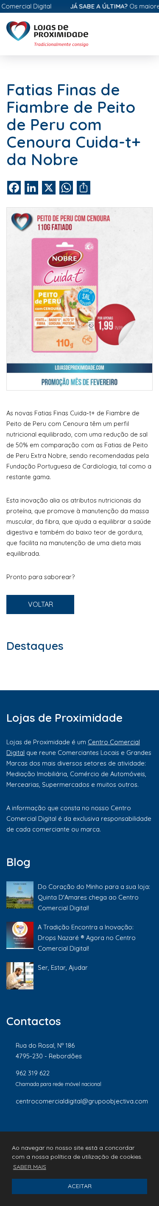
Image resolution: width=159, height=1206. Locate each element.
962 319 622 (33, 1073)
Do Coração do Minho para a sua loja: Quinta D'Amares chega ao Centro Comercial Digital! (94, 897)
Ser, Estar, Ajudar (63, 967)
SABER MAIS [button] (29, 1167)
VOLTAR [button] (40, 604)
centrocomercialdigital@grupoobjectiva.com (82, 1101)
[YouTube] (148, 1129)
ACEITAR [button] (80, 1186)
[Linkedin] (121, 1129)
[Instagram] (92, 1129)
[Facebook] (63, 1129)
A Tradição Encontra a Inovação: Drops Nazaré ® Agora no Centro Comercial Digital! (87, 937)
